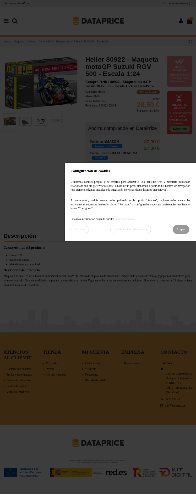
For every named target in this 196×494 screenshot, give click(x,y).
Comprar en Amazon (107, 146)
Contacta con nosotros (19, 369)
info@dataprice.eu (175, 405)
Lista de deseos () (179, 3)
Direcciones (91, 374)
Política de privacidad (18, 380)
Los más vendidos (56, 374)
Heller (97, 96)
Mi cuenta (90, 369)
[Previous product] (189, 41)
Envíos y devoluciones (19, 374)
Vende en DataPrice (17, 3)
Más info (100, 157)
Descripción (20, 236)
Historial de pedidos (96, 380)
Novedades (52, 363)
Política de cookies (16, 386)
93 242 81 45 (172, 399)
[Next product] (191, 41)
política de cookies (125, 219)
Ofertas (50, 369)
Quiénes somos (133, 363)
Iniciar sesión (92, 363)
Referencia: (91, 105)
